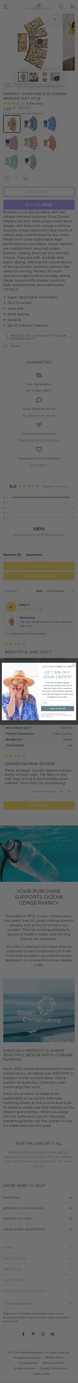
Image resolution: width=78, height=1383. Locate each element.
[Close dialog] (73, 665)
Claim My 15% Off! (57, 708)
